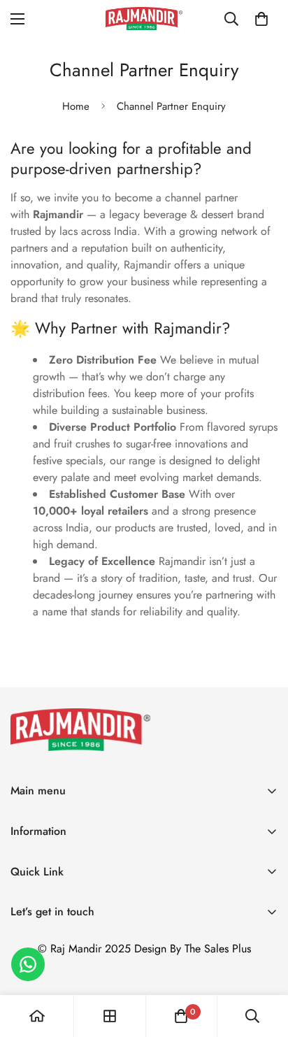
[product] (37, 1016)
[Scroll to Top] (263, 963)
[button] (261, 19)
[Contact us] (28, 964)
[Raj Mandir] (144, 18)
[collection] (110, 1016)
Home (75, 106)
